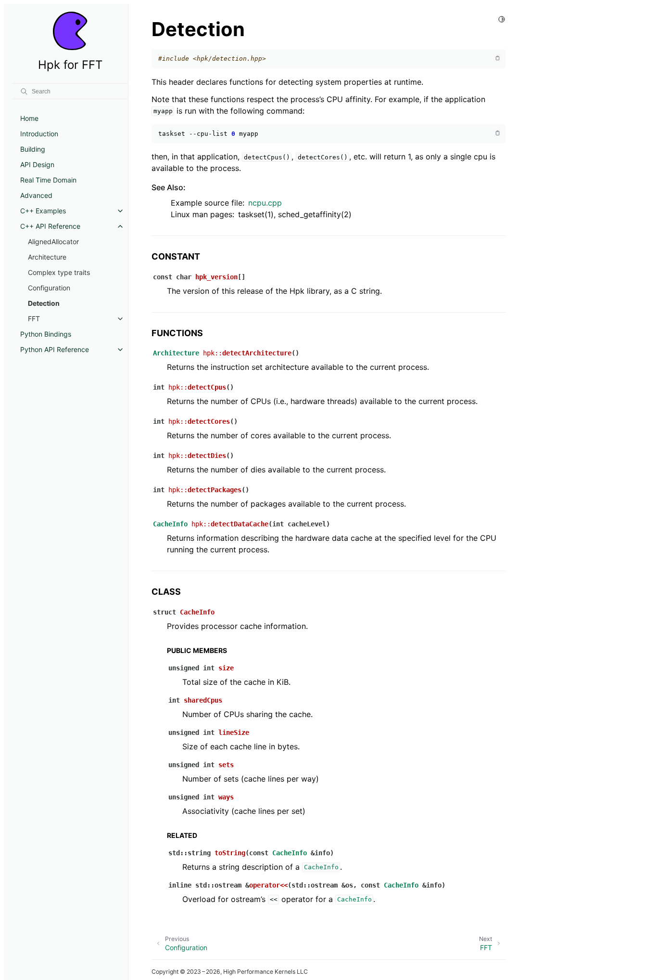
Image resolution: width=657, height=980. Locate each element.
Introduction (39, 134)
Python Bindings (45, 334)
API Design (37, 164)
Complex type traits (59, 272)
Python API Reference (54, 349)
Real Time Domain (48, 180)
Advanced (36, 195)
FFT (34, 318)
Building (32, 149)
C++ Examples (43, 211)
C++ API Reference (50, 226)
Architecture (47, 257)
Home (29, 118)
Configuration (49, 288)
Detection (44, 303)
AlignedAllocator (53, 241)
